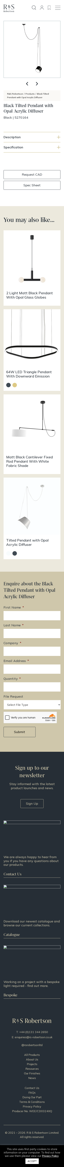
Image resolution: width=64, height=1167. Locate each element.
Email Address (16, 661)
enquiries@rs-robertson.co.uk (33, 1037)
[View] (32, 911)
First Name (14, 607)
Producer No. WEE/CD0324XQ (32, 1111)
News (32, 1078)
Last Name (14, 625)
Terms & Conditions (32, 1102)
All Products (32, 1055)
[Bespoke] (32, 972)
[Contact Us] (32, 849)
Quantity (12, 679)
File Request (13, 696)
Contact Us (32, 1088)
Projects (32, 1064)
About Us (32, 1059)
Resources (32, 1068)
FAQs (32, 1092)
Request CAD (32, 174)
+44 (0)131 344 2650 (33, 1032)
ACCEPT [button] (32, 1161)
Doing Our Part (32, 1097)
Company (12, 643)
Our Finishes (32, 1073)
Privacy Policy (32, 1106)
